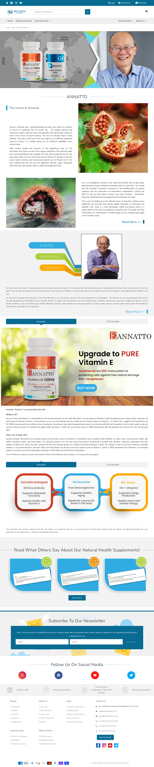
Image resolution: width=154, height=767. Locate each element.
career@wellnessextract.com (108, 716)
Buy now (86, 388)
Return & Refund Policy (76, 714)
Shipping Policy (73, 710)
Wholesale (142, 3)
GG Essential (112, 321)
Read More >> (131, 222)
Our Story (43, 707)
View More (77, 598)
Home (8, 27)
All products (16, 707)
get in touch (105, 737)
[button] (146, 12)
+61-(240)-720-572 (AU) (107, 731)
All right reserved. (122, 763)
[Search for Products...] (87, 12)
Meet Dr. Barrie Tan (47, 718)
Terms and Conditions (75, 722)
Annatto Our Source (19, 744)
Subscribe (131, 642)
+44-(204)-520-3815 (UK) (107, 726)
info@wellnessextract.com (108, 711)
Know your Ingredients (20, 736)
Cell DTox (15, 714)
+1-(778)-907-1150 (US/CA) (108, 721)
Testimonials (44, 714)
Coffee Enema (16, 722)
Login (113, 3)
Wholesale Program (47, 740)
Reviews (43, 722)
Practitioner (125, 3)
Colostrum (15, 718)
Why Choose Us (46, 710)
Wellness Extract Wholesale (106, 763)
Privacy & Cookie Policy (76, 707)
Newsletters (16, 740)
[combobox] (61, 12)
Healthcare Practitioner (48, 744)
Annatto (14, 710)
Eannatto (41, 321)
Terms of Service (73, 718)
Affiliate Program (46, 736)
